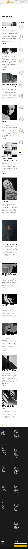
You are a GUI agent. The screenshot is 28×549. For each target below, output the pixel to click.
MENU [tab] (22, 2)
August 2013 (16, 507)
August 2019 (16, 439)
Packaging (3, 489)
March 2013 (21, 118)
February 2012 (22, 132)
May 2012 (21, 129)
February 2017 (16, 467)
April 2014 (21, 104)
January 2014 (21, 107)
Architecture (3, 434)
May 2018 (21, 50)
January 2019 (21, 41)
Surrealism (3, 471)
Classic (3, 444)
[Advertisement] (14, 10)
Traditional (3, 473)
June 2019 (21, 36)
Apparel (3, 482)
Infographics (3, 453)
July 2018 (21, 48)
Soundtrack (3, 507)
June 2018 (21, 49)
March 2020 (21, 27)
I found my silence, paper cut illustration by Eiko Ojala (8, 242)
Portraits (3, 463)
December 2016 (17, 469)
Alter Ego (3, 432)
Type (2, 492)
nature (3, 499)
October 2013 (21, 110)
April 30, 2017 (4, 244)
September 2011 (17, 529)
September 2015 (22, 85)
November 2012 (22, 122)
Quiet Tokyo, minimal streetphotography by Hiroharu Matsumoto (9, 274)
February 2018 (16, 456)
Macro (3, 461)
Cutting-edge (3, 446)
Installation (3, 493)
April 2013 (21, 117)
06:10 (15, 244)
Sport (3, 500)
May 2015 (16, 487)
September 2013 (17, 506)
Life (2, 494)
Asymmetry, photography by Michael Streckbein (8, 159)
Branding (3, 486)
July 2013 (16, 508)
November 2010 (17, 538)
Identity (3, 485)
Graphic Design (4, 450)
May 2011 (21, 142)
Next (6, 425)
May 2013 (21, 116)
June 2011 (21, 141)
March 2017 (16, 466)
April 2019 (21, 38)
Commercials (3, 431)
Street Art (3, 470)
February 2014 (22, 106)
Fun (2, 483)
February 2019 (22, 40)
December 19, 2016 (5, 336)
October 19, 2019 (5, 29)
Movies (3, 504)
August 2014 (21, 99)
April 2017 (21, 64)
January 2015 (21, 94)
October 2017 (21, 58)
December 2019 (22, 29)
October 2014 (21, 97)
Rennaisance (3, 464)
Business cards (4, 487)
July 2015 (21, 87)
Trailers (3, 508)
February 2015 (22, 93)
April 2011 (21, 143)
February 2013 (22, 119)
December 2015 (22, 82)
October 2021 (21, 25)
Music (2, 509)
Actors (3, 505)
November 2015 (22, 83)
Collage (3, 445)
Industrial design (4, 452)
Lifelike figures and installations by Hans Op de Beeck (9, 85)
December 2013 (22, 108)
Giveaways (3, 484)
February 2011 (22, 145)
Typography (3, 474)
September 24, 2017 (5, 123)
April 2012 (21, 130)
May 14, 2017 (4, 203)
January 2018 (16, 457)
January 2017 (16, 468)
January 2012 (21, 133)
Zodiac (3, 502)
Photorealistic (4, 462)
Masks (2, 503)
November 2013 (22, 109)
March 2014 (21, 105)
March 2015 (16, 489)
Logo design (3, 488)
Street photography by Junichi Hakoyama (8, 305)
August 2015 (21, 86)
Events (3, 511)
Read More (4, 43)
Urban (3, 501)
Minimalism (3, 455)
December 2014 (22, 95)
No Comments (9, 29)
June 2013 (16, 509)
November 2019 (17, 436)
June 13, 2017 (4, 160)
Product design (4, 490)
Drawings (3, 448)
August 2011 (21, 139)
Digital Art (3, 447)
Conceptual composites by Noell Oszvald (9, 121)
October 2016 (21, 71)
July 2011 (21, 140)
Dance (3, 510)
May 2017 (21, 63)
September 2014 (22, 98)
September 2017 (22, 59)
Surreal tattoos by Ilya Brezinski (9, 334)
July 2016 (21, 74)
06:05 (16, 86)
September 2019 (17, 438)
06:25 (15, 276)
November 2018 (17, 447)
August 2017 (21, 60)
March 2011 (21, 144)
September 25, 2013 (5, 407)
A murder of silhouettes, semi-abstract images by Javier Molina (9, 370)
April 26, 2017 (4, 276)
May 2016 (21, 76)
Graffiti (3, 449)
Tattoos (3, 472)
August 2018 (21, 47)
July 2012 (16, 519)
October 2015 (21, 84)
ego (13, 86)
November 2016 (22, 70)
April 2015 (16, 488)
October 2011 (16, 528)
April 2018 (21, 51)
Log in (21, 154)
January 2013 (21, 120)
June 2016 (21, 75)
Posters (3, 506)
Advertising (3, 430)
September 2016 (22, 72)
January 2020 (21, 28)
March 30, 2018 (5, 86)
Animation (3, 433)
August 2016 (21, 73)
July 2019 (21, 35)
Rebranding (3, 491)
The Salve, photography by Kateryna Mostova (9, 27)
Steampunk (3, 468)
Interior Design (4, 437)
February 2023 (22, 24)
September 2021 (22, 26)
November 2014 (22, 96)
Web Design (3, 520)
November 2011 (17, 527)
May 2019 (21, 37)
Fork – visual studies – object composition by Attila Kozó (8, 406)
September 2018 (22, 46)
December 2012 (22, 121)
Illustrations (3, 451)
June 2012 (21, 128)
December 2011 (22, 134)
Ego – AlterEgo (4, 19)
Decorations (3, 435)
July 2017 (21, 61)
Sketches (3, 467)
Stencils (3, 469)
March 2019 (21, 39)
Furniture (3, 436)
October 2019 (16, 437)
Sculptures (3, 466)
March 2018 (21, 52)
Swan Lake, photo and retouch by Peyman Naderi (9, 53)
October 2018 (16, 448)
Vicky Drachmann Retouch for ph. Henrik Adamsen (9, 201)
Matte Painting (4, 454)
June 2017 (21, 62)
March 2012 (21, 131)
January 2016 (21, 81)
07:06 (4, 408)
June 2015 (16, 486)
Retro (3, 465)
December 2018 (17, 446)
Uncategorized (3, 519)
